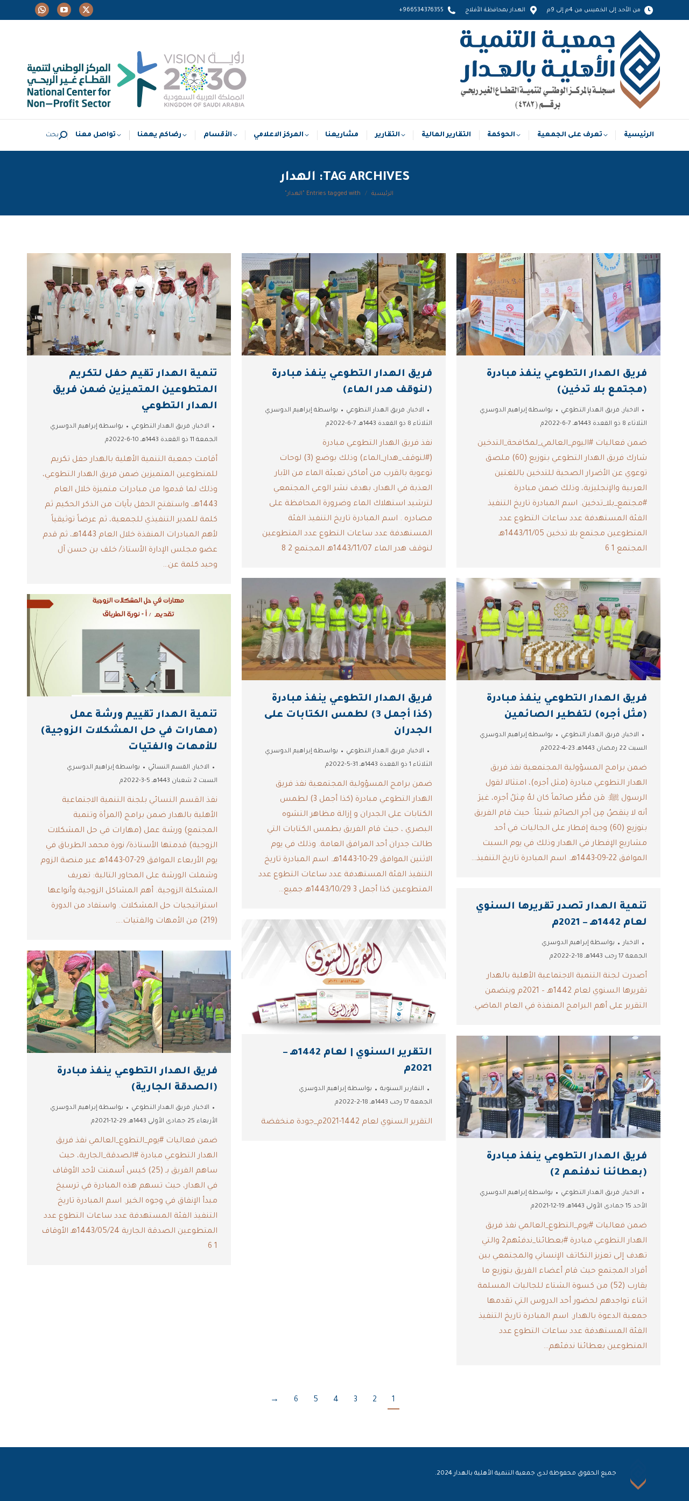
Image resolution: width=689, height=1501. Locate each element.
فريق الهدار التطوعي (160, 426)
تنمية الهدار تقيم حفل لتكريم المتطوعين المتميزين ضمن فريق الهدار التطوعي (135, 390)
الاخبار (201, 426)
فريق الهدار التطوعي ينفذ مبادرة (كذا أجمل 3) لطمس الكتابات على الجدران (348, 715)
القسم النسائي (169, 767)
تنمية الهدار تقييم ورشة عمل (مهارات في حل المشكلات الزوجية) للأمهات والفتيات (128, 731)
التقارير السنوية (402, 1089)
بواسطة (86, 426)
